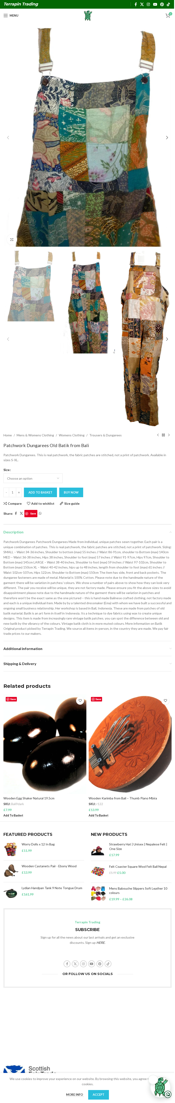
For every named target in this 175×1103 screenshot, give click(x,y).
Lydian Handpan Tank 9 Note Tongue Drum (52, 888)
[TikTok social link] (168, 4)
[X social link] (142, 4)
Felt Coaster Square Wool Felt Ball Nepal (138, 866)
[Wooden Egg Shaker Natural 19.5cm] (44, 744)
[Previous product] (158, 435)
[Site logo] (87, 15)
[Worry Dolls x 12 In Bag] (10, 849)
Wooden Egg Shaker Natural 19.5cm (28, 798)
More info (75, 1094)
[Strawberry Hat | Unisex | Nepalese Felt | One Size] (98, 849)
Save (33, 513)
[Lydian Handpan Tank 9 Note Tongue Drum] (10, 893)
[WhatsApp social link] (40, 513)
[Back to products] (163, 435)
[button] (8, 137)
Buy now (71, 492)
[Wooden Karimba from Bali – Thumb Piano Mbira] (130, 744)
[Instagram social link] (148, 4)
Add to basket (40, 492)
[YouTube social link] (155, 4)
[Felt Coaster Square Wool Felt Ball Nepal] (98, 871)
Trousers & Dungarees (105, 435)
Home (7, 435)
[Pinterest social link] (162, 4)
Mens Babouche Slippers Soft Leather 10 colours (138, 890)
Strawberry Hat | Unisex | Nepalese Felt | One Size (138, 846)
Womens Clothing (72, 435)
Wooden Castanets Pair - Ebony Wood (49, 866)
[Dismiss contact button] (153, 1079)
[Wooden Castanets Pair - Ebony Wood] (10, 871)
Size (6, 470)
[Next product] (169, 435)
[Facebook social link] (136, 4)
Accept (98, 1094)
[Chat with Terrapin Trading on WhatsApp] (160, 1087)
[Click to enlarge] (12, 239)
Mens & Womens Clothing (35, 435)
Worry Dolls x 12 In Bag (38, 844)
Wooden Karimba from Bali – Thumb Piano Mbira (123, 798)
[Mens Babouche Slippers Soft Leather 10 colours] (98, 893)
